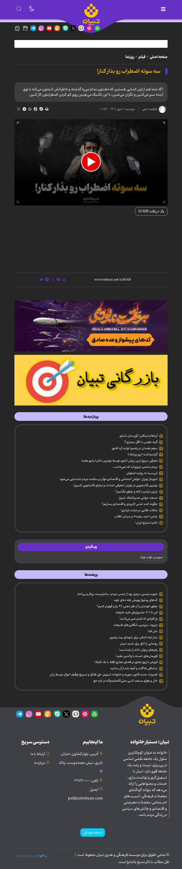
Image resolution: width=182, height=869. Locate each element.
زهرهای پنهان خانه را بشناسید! (138, 649)
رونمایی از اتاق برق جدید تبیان (139, 643)
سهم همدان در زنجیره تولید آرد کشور (135, 448)
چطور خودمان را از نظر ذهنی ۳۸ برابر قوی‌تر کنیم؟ (127, 606)
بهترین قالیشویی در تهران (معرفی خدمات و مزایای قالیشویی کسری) (115, 485)
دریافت (149, 211)
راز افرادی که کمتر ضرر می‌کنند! (139, 618)
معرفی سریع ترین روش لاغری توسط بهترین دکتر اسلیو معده (119, 460)
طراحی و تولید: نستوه (28, 856)
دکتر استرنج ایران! (146, 522)
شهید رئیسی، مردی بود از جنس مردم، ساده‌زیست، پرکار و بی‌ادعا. (117, 594)
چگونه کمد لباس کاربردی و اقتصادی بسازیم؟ (130, 504)
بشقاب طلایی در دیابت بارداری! (139, 510)
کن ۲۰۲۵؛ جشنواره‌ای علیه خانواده (137, 612)
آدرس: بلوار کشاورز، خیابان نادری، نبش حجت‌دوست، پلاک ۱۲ (81, 763)
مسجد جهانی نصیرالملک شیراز (138, 497)
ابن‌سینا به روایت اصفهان (142, 473)
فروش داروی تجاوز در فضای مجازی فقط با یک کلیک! (126, 662)
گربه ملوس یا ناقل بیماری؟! (141, 442)
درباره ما (39, 763)
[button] (91, 162)
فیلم (142, 57)
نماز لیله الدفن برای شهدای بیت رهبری (133, 637)
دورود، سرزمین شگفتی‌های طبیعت (136, 624)
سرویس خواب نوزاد (151, 557)
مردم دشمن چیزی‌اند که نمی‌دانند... (135, 466)
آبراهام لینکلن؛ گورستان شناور (139, 435)
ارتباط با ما (38, 754)
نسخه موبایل (92, 832)
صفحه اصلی (159, 57)
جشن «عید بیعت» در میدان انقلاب (136, 516)
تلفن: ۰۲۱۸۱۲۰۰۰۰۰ (86, 781)
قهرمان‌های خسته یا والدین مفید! (137, 656)
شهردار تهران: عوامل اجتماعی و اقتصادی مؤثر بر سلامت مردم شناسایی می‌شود (109, 479)
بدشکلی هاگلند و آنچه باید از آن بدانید (134, 668)
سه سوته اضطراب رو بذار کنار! (128, 71)
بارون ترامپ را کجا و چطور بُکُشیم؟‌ (136, 491)
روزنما (129, 57)
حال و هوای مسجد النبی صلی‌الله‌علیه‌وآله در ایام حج (125, 680)
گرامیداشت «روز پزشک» (143, 454)
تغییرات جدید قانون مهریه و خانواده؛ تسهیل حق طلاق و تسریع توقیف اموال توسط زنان (104, 674)
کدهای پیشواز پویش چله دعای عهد (136, 600)
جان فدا (153, 631)
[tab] (91, 416)
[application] (91, 162)
